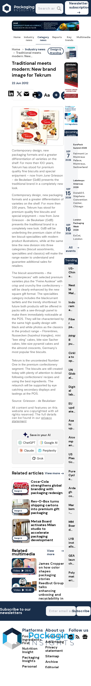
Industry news (29, 39)
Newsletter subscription (78, 5)
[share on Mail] (27, 94)
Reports (57, 37)
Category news (43, 39)
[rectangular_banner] (71, 125)
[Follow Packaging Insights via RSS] (78, 639)
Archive (51, 662)
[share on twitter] (19, 94)
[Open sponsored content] (45, 30)
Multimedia (83, 37)
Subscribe (83, 611)
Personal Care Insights (33, 668)
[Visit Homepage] (18, 15)
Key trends (69, 39)
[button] (27, 442)
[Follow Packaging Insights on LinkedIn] (70, 639)
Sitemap (52, 656)
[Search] (59, 9)
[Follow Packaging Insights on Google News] (85, 639)
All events (71, 249)
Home (17, 37)
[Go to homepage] (38, 648)
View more (52, 473)
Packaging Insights (31, 659)
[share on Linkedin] (11, 94)
